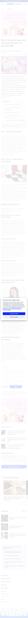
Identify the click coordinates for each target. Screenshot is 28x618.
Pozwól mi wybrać (7, 310)
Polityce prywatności (16, 307)
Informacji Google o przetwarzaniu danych (12, 309)
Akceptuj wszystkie (14, 313)
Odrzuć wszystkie (14, 317)
